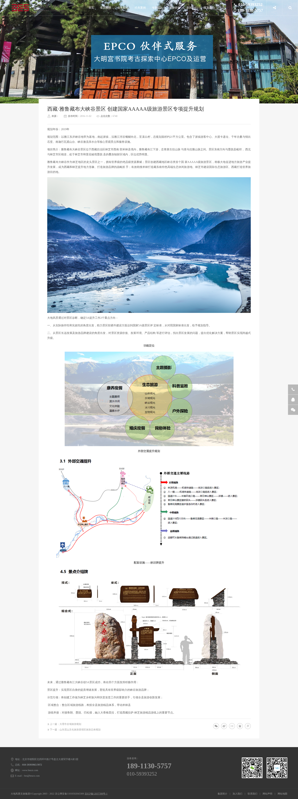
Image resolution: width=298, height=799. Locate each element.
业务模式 (122, 7)
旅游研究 (174, 7)
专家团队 (157, 7)
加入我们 (237, 793)
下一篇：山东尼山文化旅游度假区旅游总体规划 (75, 729)
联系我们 (209, 7)
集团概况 (105, 7)
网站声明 (267, 793)
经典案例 (140, 7)
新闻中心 (191, 7)
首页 (91, 7)
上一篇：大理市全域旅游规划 (65, 724)
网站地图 (282, 793)
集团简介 (222, 793)
